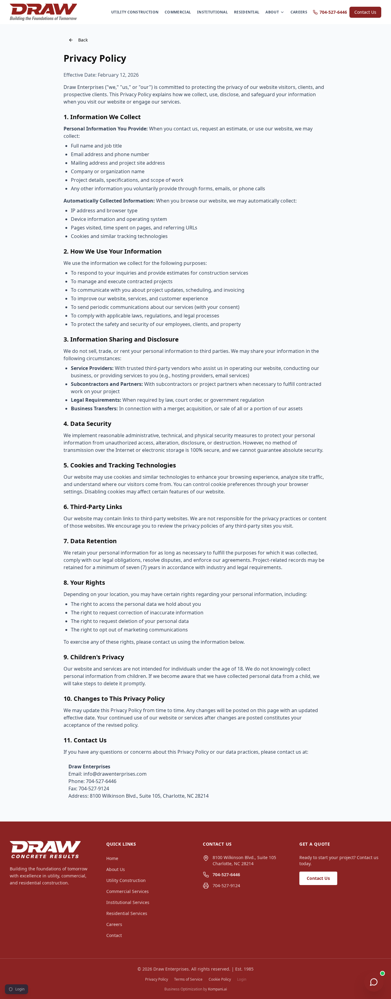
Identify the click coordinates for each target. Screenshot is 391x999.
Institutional (212, 12)
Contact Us (365, 12)
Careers (299, 12)
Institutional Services (127, 902)
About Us (115, 869)
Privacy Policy (156, 979)
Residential (246, 12)
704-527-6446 (333, 12)
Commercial (178, 12)
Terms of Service (188, 979)
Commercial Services (127, 891)
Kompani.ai (217, 989)
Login (241, 979)
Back (83, 40)
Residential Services (126, 913)
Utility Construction (135, 12)
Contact (114, 935)
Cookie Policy (220, 979)
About (272, 12)
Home (112, 858)
